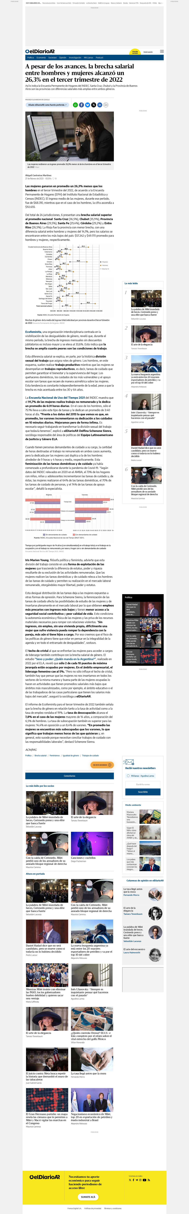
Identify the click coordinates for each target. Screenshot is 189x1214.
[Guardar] (105, 104)
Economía (41, 57)
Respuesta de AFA (145, 3)
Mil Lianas (88, 57)
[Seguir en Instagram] (140, 1180)
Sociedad (52, 57)
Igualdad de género (71, 755)
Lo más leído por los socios (40, 785)
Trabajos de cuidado (90, 755)
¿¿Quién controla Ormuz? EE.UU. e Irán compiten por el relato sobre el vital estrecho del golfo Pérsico (91, 1036)
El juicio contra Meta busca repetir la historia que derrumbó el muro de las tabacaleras (47, 1076)
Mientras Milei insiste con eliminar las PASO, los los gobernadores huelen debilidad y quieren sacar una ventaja (45, 994)
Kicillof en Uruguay (103, 3)
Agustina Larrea (77, 999)
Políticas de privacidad (92, 1208)
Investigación (75, 57)
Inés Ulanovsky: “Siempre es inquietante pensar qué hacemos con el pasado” (89, 992)
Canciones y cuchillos (83, 857)
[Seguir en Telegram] (137, 1180)
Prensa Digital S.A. (74, 1208)
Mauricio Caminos (33, 867)
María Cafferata (32, 1002)
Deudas (125, 3)
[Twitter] (93, 104)
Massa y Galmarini (116, 3)
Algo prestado (162, 3)
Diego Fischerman (78, 861)
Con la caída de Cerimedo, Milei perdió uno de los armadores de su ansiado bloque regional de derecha (46, 861)
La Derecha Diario (91, 3)
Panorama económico (48, 3)
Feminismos (55, 755)
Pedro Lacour (31, 955)
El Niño (155, 3)
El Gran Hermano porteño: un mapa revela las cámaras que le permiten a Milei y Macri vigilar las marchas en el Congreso (47, 1118)
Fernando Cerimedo (79, 3)
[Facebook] (81, 104)
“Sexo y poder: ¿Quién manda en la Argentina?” (65, 659)
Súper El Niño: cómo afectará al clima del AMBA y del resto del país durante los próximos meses (132, 833)
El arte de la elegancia (83, 817)
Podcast (99, 57)
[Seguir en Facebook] (133, 1180)
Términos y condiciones (112, 1208)
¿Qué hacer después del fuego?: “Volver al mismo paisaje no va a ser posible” (132, 848)
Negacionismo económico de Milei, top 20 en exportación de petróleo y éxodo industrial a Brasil (91, 1117)
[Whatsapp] (75, 104)
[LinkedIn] (99, 104)
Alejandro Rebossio (79, 958)
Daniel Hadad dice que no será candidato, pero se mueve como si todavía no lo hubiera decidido (45, 948)
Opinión (62, 57)
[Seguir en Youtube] (144, 1180)
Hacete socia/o (135, 52)
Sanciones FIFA (133, 3)
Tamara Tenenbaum (79, 820)
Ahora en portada (35, 873)
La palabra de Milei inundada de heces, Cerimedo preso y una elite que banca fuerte (45, 820)
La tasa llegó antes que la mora (88, 1073)
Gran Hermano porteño (64, 3)
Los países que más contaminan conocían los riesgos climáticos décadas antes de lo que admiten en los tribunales (132, 864)
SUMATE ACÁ (88, 1197)
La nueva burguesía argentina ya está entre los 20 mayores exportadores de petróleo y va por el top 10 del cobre (91, 950)
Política (30, 57)
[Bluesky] (87, 104)
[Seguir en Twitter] (130, 1180)
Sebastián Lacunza (33, 826)
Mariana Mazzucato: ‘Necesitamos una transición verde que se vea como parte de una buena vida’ (132, 817)
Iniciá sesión (148, 52)
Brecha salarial (40, 755)
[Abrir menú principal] (162, 51)
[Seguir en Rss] (149, 1180)
